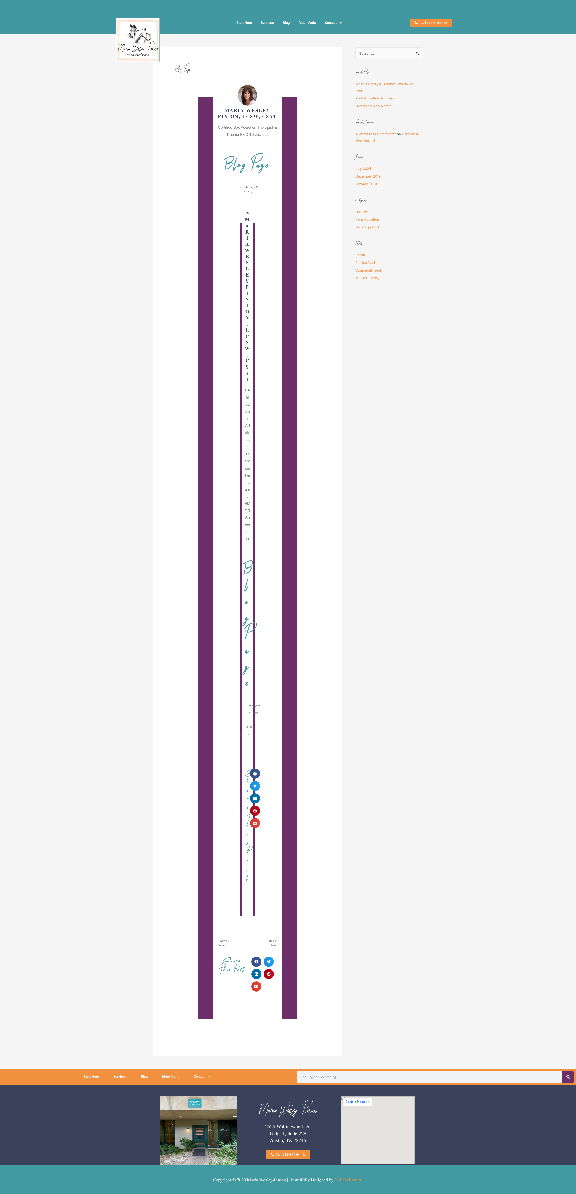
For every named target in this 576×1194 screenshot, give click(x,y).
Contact (331, 23)
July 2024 (363, 168)
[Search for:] (389, 53)
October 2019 (366, 184)
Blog (286, 23)
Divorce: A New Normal (374, 106)
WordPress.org (367, 278)
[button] (255, 774)
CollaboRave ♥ (348, 1180)
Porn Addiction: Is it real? (375, 98)
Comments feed (368, 270)
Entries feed (365, 263)
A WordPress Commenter (376, 134)
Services (267, 23)
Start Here (244, 23)
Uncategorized (367, 227)
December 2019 (368, 176)
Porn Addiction (367, 219)
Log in (360, 255)
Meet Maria (307, 23)
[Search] (568, 1077)
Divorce (362, 212)
